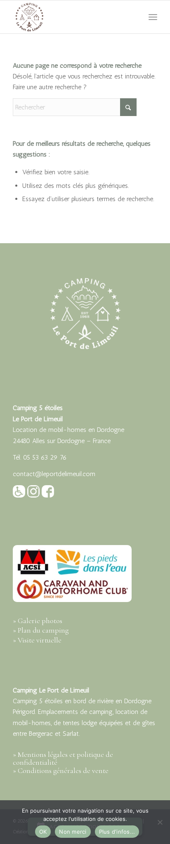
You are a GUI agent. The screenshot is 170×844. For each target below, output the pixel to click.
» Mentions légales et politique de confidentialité (63, 758)
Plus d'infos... (117, 831)
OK (43, 831)
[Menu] (153, 17)
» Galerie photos (37, 620)
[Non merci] (160, 822)
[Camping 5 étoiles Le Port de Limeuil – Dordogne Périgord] (70, 16)
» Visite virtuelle (37, 640)
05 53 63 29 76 (45, 457)
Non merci (72, 831)
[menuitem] (153, 17)
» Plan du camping (40, 630)
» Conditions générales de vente (61, 770)
